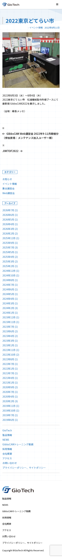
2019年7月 (8, 415)
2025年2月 (8, 266)
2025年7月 (8, 247)
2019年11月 (9, 406)
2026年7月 (8, 210)
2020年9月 (8, 387)
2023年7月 (8, 326)
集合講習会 (8, 188)
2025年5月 (8, 252)
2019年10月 (9, 410)
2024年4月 (8, 298)
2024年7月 (8, 284)
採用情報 (7, 449)
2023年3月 (8, 340)
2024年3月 (8, 303)
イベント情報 (36, 27)
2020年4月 (8, 396)
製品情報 (7, 435)
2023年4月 (8, 336)
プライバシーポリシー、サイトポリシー (24, 467)
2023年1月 (8, 345)
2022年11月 (9, 350)
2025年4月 (8, 256)
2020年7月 (8, 392)
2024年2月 (8, 308)
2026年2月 (8, 233)
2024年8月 (8, 280)
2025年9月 (8, 242)
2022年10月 (9, 354)
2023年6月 (8, 331)
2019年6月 (8, 420)
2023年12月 (9, 317)
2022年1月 (8, 368)
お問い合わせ (9, 463)
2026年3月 (8, 229)
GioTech (7, 430)
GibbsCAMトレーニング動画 (17, 444)
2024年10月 (9, 275)
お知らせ (7, 179)
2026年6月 (8, 215)
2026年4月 (8, 224)
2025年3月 (8, 261)
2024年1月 (8, 312)
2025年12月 (9, 238)
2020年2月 (8, 401)
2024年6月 (8, 289)
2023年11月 (9, 322)
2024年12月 (9, 270)
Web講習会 (8, 193)
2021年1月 (8, 382)
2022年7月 (8, 364)
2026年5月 (8, 219)
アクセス (7, 458)
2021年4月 (8, 378)
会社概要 (7, 453)
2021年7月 (8, 373)
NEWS (5, 439)
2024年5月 (8, 294)
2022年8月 (8, 359)
